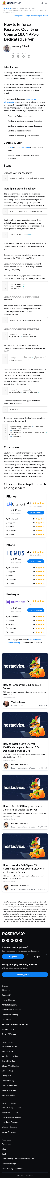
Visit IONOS (36, 561)
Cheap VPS (6, 1075)
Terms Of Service (9, 1034)
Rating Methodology (22, 16)
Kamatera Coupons (10, 1112)
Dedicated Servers (9, 1085)
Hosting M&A (23, 974)
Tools (4, 1154)
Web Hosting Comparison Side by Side (18, 1158)
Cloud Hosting (8, 1080)
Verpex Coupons (9, 1132)
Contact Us (6, 995)
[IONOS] (16, 553)
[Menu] (46, 3)
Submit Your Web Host (11, 1009)
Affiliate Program (9, 1005)
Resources (6, 1144)
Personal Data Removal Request (15, 1024)
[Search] (42, 3)
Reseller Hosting (9, 1090)
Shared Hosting (8, 1061)
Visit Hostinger (35, 610)
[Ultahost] (16, 504)
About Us (6, 990)
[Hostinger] (16, 602)
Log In (37, 956)
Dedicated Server (23, 147)
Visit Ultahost (36, 512)
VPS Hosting (7, 1071)
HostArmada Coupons (11, 1117)
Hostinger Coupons (10, 1122)
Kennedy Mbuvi (20, 46)
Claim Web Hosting (10, 1014)
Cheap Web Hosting (10, 1066)
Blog (4, 1149)
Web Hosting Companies (12, 1168)
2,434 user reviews (35, 506)
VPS (11, 147)
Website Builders (9, 1095)
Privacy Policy (8, 1029)
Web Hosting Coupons (11, 1107)
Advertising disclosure (39, 16)
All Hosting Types (9, 1046)
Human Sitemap (8, 1000)
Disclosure (6, 1019)
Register (13, 956)
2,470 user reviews (35, 604)
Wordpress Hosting (10, 1056)
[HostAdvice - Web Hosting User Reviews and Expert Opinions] (12, 3)
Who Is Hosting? (9, 1163)
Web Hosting (7, 1051)
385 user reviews (35, 555)
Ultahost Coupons (9, 1127)
